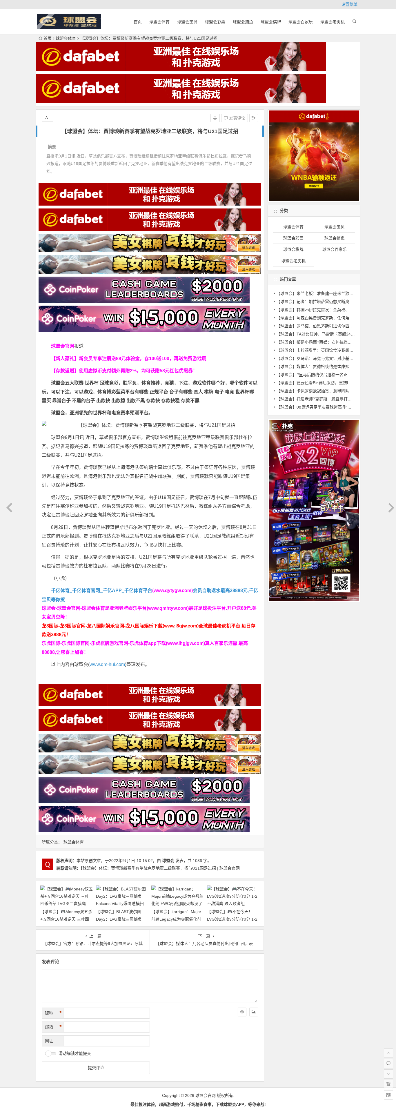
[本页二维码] (388, 1095)
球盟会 (168, 860)
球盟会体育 (159, 21)
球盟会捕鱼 (243, 21)
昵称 (53, 1013)
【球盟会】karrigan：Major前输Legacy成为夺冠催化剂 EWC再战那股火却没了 (176, 918)
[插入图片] (253, 1012)
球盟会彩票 (215, 21)
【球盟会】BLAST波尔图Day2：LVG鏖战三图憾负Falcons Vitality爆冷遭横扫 (120, 918)
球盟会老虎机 (332, 21)
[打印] (215, 118)
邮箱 (53, 1027)
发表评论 (236, 118)
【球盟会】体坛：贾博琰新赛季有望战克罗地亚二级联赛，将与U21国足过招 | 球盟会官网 (160, 868)
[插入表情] (242, 1012)
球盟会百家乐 (300, 21)
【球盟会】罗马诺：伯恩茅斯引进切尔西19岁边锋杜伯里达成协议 (335, 326)
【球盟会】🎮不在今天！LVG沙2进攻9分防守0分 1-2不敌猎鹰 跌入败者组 (232, 918)
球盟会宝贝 (187, 21)
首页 (138, 21)
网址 (49, 1041)
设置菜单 (349, 4)
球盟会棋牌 (271, 21)
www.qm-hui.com (107, 664)
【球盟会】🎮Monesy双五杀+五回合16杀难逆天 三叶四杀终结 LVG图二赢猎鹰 (66, 918)
